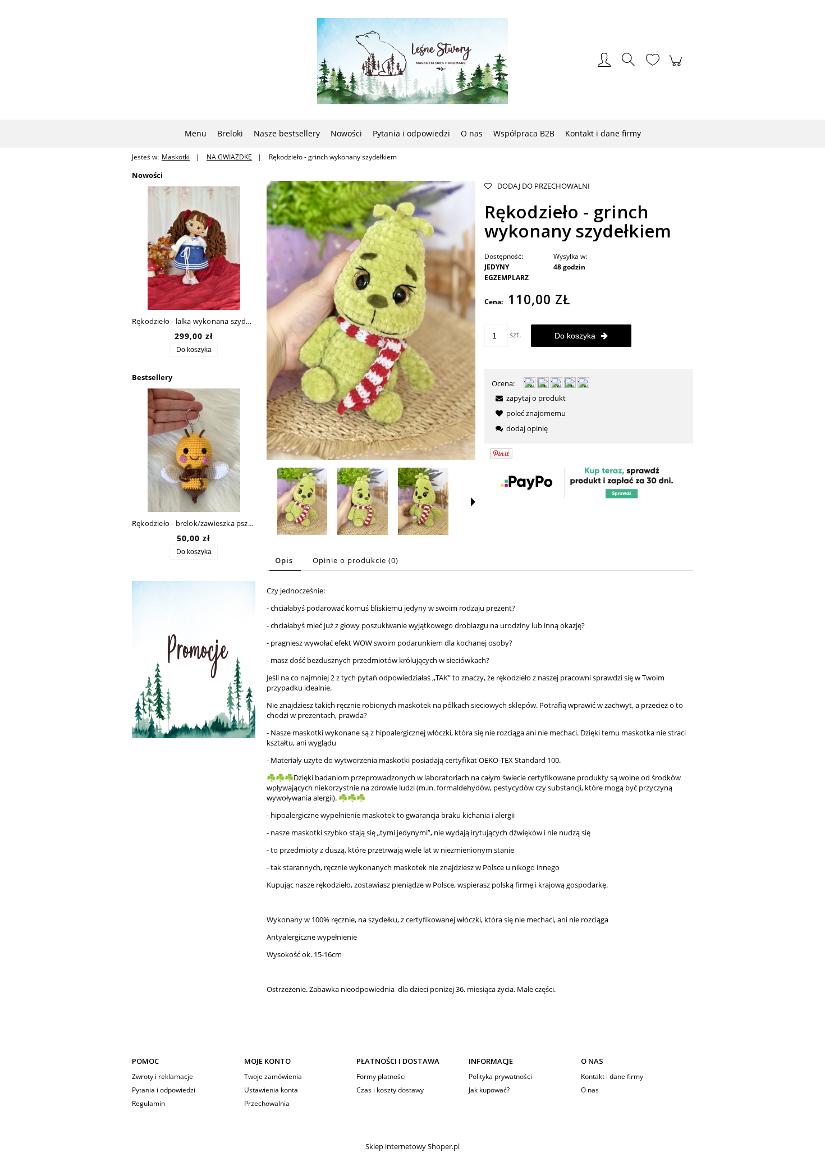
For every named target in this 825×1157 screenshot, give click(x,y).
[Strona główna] (412, 61)
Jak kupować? (489, 1090)
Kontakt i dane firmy (612, 1076)
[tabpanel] (480, 799)
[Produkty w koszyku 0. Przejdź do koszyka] (677, 67)
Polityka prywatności (500, 1076)
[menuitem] (195, 133)
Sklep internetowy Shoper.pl (412, 1146)
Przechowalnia (267, 1103)
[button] (473, 501)
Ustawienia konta (271, 1090)
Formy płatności (381, 1076)
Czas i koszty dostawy (390, 1090)
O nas (590, 1090)
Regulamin (148, 1103)
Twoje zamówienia (273, 1076)
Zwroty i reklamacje (162, 1076)
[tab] (285, 560)
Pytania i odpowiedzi (163, 1090)
